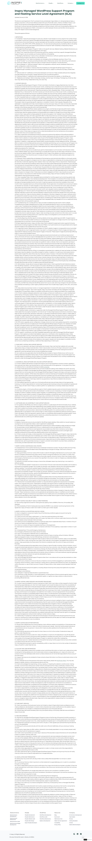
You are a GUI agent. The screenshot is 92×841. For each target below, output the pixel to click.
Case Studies (72, 816)
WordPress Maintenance (45, 818)
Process (71, 818)
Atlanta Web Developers (74, 824)
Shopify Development (30, 815)
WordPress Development (45, 815)
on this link (46, 367)
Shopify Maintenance (29, 816)
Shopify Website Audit (30, 818)
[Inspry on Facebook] (80, 834)
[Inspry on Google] (74, 834)
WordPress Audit (43, 816)
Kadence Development (45, 820)
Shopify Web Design (29, 820)
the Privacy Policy (61, 660)
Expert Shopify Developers (31, 822)
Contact (71, 822)
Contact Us (80, 3)
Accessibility (57, 822)
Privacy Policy (57, 824)
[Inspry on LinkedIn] (77, 834)
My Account (57, 816)
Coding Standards (73, 820)
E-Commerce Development (75, 815)
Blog (55, 815)
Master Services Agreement (60, 820)
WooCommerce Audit (15, 821)
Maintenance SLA (58, 818)
